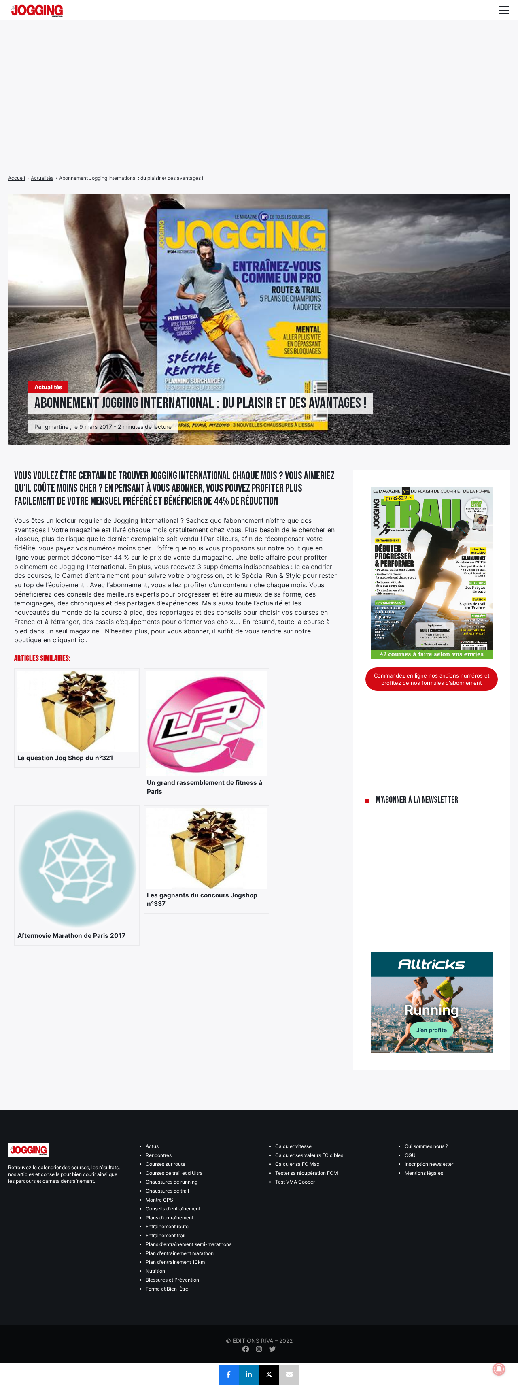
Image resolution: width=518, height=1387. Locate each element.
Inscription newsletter (429, 1164)
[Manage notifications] (499, 1369)
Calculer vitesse (293, 1146)
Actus (152, 1146)
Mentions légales (424, 1173)
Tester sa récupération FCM (306, 1173)
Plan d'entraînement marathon (180, 1253)
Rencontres (159, 1155)
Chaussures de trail (167, 1191)
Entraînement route (167, 1226)
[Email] (289, 1375)
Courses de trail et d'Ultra (174, 1173)
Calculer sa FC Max (297, 1164)
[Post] (269, 1375)
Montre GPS (159, 1200)
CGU (410, 1155)
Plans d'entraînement (169, 1217)
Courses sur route (165, 1164)
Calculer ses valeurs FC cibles (309, 1155)
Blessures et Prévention (172, 1280)
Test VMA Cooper (295, 1182)
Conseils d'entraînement (173, 1209)
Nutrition (155, 1271)
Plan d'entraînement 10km (175, 1262)
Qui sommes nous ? (426, 1146)
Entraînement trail (165, 1235)
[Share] (229, 1375)
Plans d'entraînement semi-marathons (188, 1244)
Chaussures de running (171, 1182)
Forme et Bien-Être (167, 1289)
